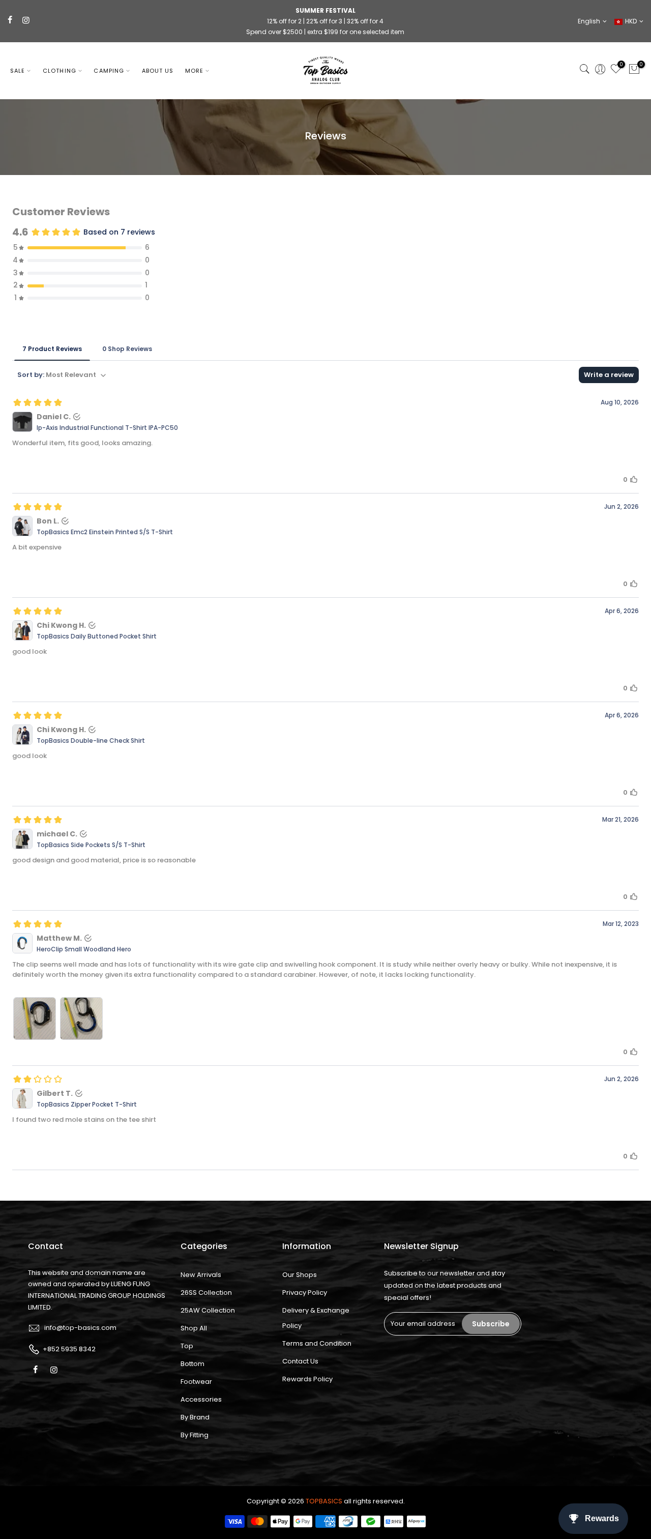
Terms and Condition (316, 1343)
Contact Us (300, 1361)
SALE (17, 71)
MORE (194, 71)
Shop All (194, 1328)
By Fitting (195, 1435)
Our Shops (299, 1275)
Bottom (192, 1364)
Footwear (196, 1381)
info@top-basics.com (80, 1327)
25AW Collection (208, 1310)
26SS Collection (206, 1292)
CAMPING (109, 71)
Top (187, 1346)
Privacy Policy (304, 1292)
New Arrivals (201, 1275)
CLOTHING (59, 71)
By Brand (195, 1417)
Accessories (201, 1399)
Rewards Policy (307, 1379)
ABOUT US (158, 71)
